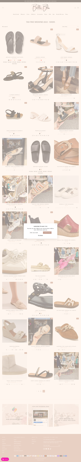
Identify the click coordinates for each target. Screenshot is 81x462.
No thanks (40, 235)
